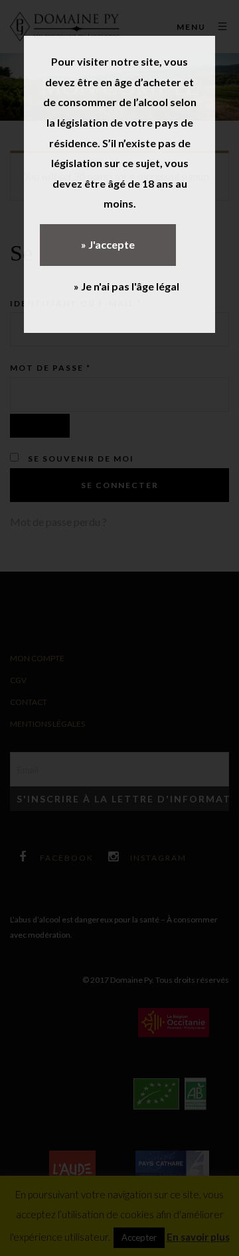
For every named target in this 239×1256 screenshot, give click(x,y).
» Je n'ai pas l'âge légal (126, 286)
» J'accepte (108, 244)
